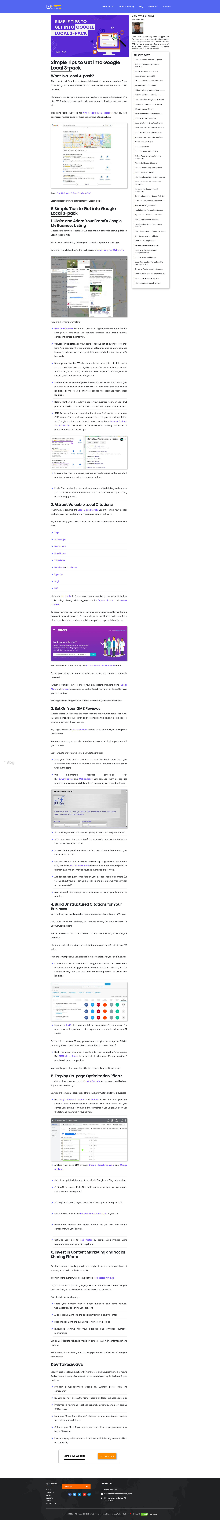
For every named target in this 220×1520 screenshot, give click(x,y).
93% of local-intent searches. (98, 112)
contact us (51, 1503)
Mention (65, 689)
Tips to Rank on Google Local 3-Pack (149, 99)
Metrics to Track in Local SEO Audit (148, 104)
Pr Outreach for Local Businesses (148, 95)
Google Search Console (101, 1165)
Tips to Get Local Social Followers (148, 283)
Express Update (105, 600)
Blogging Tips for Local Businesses (149, 269)
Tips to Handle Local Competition (148, 168)
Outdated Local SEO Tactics (146, 71)
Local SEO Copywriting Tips (146, 257)
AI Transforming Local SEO (145, 205)
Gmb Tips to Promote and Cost (147, 278)
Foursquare (60, 546)
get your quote (107, 1456)
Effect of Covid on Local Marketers (149, 81)
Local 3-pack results (88, 510)
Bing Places (60, 553)
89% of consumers (79, 865)
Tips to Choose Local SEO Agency (148, 59)
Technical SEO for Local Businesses (149, 210)
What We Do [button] (108, 6)
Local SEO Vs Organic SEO (145, 76)
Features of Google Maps (145, 241)
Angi (56, 581)
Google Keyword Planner (72, 1099)
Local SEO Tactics (142, 146)
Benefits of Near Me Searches (147, 245)
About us (50, 1492)
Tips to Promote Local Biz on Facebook (150, 231)
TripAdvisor (59, 560)
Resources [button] (153, 6)
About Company (126, 6)
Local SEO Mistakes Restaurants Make (150, 274)
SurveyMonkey (66, 779)
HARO (68, 1025)
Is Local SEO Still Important (145, 118)
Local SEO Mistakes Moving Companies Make (146, 251)
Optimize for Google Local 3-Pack (148, 215)
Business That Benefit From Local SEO (150, 201)
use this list (66, 596)
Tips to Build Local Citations (146, 163)
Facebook (59, 567)
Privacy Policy (116, 1514)
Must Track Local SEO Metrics (146, 219)
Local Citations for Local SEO (146, 151)
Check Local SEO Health (144, 172)
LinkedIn (73, 567)
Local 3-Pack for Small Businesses (148, 132)
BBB (56, 588)
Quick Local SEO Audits (144, 142)
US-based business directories (100, 665)
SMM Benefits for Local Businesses (148, 114)
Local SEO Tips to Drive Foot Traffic (149, 123)
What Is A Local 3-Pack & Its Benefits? (74, 193)
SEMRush (63, 1056)
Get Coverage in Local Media (146, 236)
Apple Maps (60, 539)
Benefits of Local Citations (145, 85)
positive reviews (80, 729)
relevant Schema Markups (93, 1213)
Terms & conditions (104, 1514)
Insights (49, 1498)
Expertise (58, 574)
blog (48, 1495)
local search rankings (104, 1278)
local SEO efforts (92, 1081)
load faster (86, 1240)
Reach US (167, 6)
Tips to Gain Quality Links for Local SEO (150, 177)
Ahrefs (75, 1056)
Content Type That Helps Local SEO (149, 137)
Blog (141, 6)
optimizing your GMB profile (111, 250)
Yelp (56, 532)
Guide (48, 1501)
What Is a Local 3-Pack (144, 109)
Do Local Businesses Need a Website (149, 196)
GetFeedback (85, 779)
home (48, 1490)
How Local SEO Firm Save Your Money (149, 128)
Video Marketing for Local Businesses (150, 90)
